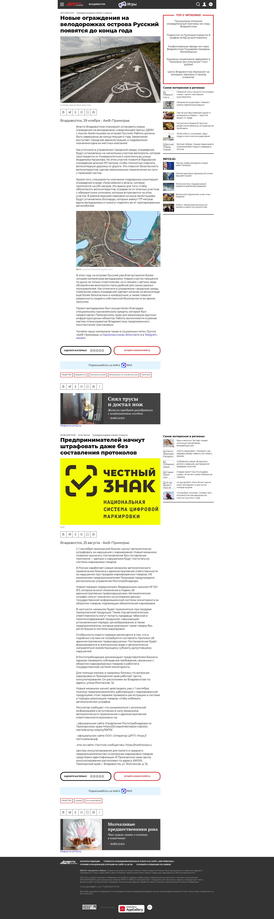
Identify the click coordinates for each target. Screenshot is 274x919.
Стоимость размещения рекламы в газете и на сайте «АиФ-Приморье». (139, 861)
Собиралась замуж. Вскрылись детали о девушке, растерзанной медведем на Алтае (193, 464)
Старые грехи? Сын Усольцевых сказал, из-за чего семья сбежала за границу (194, 474)
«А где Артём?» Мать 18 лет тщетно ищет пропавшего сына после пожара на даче (194, 485)
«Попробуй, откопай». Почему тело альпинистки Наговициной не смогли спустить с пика (194, 495)
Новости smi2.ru (70, 425)
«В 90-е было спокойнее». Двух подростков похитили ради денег (193, 134)
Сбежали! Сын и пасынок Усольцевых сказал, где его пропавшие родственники (195, 94)
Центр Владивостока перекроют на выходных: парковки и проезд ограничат (188, 75)
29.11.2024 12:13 (67, 13)
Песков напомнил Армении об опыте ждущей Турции (194, 174)
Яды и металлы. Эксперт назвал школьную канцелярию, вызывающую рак (192, 443)
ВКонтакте (133, 334)
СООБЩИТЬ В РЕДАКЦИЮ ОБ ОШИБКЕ (153, 865)
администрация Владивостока (75, 105)
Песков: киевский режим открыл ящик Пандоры (192, 164)
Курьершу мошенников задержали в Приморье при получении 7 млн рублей (188, 62)
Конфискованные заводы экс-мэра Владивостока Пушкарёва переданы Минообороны (188, 49)
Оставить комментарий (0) (137, 350)
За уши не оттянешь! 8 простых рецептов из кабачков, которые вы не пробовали (195, 125)
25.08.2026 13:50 (68, 435)
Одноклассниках (113, 334)
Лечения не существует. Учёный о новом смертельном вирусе (193, 103)
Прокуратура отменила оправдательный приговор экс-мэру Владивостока (188, 24)
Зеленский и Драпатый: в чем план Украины (193, 195)
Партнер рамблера (107, 907)
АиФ (62, 527)
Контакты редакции (90, 861)
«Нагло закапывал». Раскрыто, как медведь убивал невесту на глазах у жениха (194, 453)
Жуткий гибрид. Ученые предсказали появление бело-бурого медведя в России (195, 146)
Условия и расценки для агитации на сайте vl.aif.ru (106, 865)
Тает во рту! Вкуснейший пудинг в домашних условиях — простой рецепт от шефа (193, 115)
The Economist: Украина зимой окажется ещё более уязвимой (191, 185)
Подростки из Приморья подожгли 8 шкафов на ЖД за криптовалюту (188, 36)
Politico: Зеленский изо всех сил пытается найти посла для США (192, 206)
